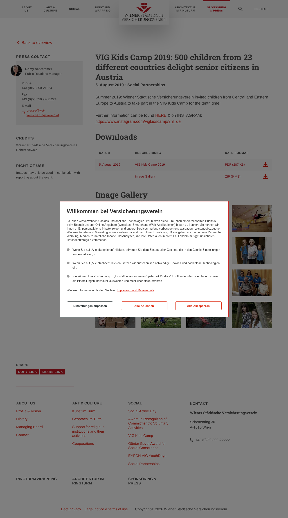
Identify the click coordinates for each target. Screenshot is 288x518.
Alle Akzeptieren (198, 306)
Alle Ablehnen (144, 306)
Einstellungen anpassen (90, 306)
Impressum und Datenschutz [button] (135, 290)
